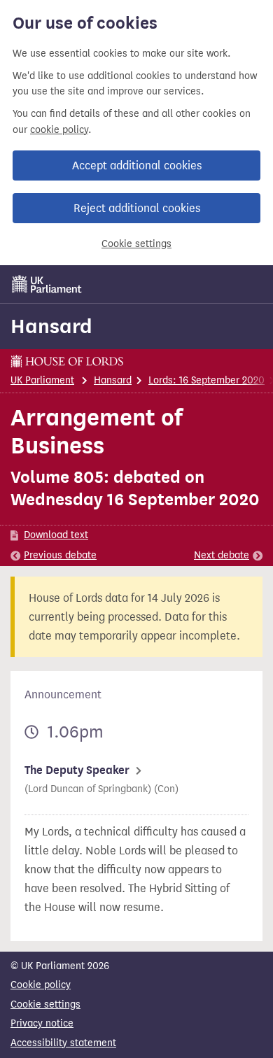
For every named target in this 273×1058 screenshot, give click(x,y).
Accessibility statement (63, 1043)
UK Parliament (42, 380)
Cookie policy (40, 985)
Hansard (51, 326)
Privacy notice (42, 1023)
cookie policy (59, 130)
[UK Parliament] (46, 284)
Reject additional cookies (137, 208)
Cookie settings (137, 244)
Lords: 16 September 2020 (206, 380)
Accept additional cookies (137, 165)
